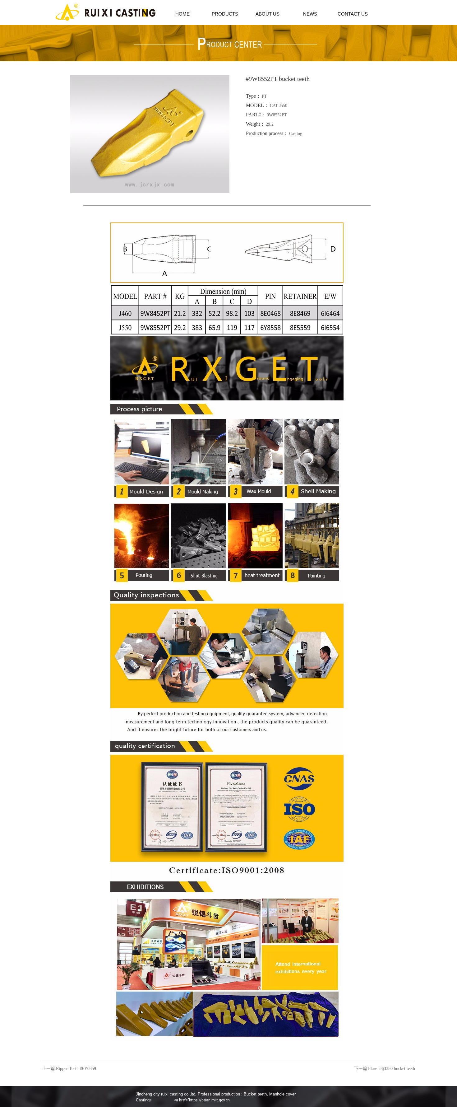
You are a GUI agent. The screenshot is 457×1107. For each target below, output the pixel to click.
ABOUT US (267, 13)
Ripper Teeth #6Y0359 (76, 1068)
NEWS (310, 13)
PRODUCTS (225, 13)
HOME (182, 13)
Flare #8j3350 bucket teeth (391, 1068)
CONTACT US (353, 13)
